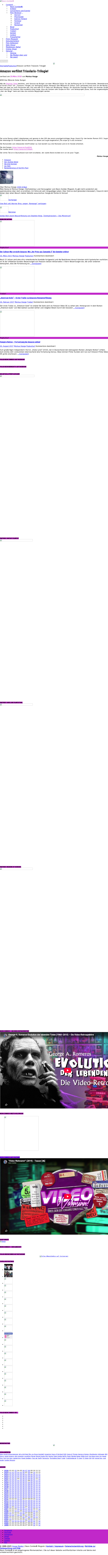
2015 (6, 1493)
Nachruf (51, 1456)
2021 (6, 1481)
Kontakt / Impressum (54, 1546)
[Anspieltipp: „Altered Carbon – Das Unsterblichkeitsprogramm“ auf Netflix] (8, 1372)
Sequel (104, 1456)
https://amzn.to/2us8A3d (22, 147)
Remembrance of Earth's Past (16, 168)
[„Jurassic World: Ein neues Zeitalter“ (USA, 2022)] (8, 1405)
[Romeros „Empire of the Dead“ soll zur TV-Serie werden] (8, 1392)
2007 (6, 1509)
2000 (6, 1523)
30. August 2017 (7, 346)
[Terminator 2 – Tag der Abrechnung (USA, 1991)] (8, 1331)
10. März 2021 (6, 256)
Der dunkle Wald (11, 162)
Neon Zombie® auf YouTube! (10, 1157)
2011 (6, 1501)
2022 (6, 1479)
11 (37, 1475)
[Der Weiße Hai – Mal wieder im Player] (8, 1317)
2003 (6, 1517)
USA (90, 1458)
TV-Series (85, 1458)
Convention (47, 1454)
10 (34, 1473)
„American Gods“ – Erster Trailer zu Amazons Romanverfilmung (25, 298)
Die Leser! (14, 57)
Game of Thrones (72, 1454)
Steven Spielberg (26, 1458)
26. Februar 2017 (7, 302)
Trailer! (30, 302)
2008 (6, 1507)
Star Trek (3, 1458)
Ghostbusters (93, 1454)
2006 (6, 1511)
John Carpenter (19, 1456)
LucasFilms (27, 1456)
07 (26, 1471)
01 (10, 1473)
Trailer (63, 1458)
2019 (6, 1485)
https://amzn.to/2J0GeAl (23, 149)
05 (21, 1473)
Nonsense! (18, 25)
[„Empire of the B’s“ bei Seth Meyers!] (8, 1290)
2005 (6, 1513)
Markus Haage (18, 256)
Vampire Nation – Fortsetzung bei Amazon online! (20, 342)
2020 (6, 1483)
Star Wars (9, 1458)
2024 (6, 1475)
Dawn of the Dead (57, 1454)
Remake (73, 1456)
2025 (6, 1473)
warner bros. (99, 1458)
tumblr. (7, 1541)
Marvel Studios (40, 1456)
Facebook (8, 1530)
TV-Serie (79, 1458)
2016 (6, 1491)
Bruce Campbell (39, 1454)
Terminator (45, 1458)
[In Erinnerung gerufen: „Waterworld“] (8, 1304)
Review (78, 1456)
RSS (5, 1543)
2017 (6, 1489)
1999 (6, 1525)
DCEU (64, 1454)
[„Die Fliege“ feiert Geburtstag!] (8, 1358)
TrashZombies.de (71, 1458)
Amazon (7, 160)
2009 (6, 1505)
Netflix (64, 1456)
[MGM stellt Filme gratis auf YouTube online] (8, 1351)
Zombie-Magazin (9, 1460)
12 (39, 1475)
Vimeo (6, 1536)
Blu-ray (31, 1454)
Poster (69, 1456)
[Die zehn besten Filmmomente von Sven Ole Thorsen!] (8, 1344)
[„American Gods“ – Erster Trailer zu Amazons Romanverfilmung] (17, 292)
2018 (6, 1487)
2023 (6, 1477)
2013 (6, 1497)
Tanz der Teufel (37, 1458)
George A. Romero (83, 1454)
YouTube (7, 1532)
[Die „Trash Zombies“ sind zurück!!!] (8, 1283)
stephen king (17, 1458)
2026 (6, 1471)
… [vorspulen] (35, 264)
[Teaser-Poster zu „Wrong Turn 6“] (8, 1297)
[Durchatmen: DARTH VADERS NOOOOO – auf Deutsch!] (8, 1378)
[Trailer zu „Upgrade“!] (8, 1270)
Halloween (101, 1454)
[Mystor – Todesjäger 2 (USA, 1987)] (8, 1324)
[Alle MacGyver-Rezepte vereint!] (8, 1365)
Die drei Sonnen (10, 164)
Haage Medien (18, 1546)
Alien (1, 1454)
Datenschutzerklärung (74, 1546)
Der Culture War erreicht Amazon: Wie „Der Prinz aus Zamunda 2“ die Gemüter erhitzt (34, 252)
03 (16, 1471)
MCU (46, 1456)
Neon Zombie (58, 1456)
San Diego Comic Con (95, 1456)
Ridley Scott (84, 1456)
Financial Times (12, 84)
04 (18, 1473)
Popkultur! (29, 256)
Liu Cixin (7, 166)
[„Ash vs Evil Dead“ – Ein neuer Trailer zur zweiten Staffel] (8, 1399)
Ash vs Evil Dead (23, 1454)
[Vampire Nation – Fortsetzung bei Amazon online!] (17, 336)
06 (24, 1471)
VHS (93, 1458)
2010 (6, 1503)
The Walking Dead (55, 1458)
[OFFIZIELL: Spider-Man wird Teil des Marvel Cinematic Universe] (8, 1277)
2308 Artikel (22, 187)
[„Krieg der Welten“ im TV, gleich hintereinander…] (8, 1338)
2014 (6, 1495)
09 (31, 1475)
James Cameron (9, 1456)
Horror (2, 1456)
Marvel (33, 1456)
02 (13, 1473)
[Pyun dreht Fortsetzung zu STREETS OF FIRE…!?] (8, 1310)
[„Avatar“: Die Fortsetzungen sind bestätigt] (8, 1385)
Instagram (8, 1534)
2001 (6, 1521)
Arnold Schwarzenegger (10, 1454)
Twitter (7, 1539)
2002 (6, 1519)
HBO (106, 1454)
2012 (6, 1499)
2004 (6, 1515)
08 (29, 1471)
